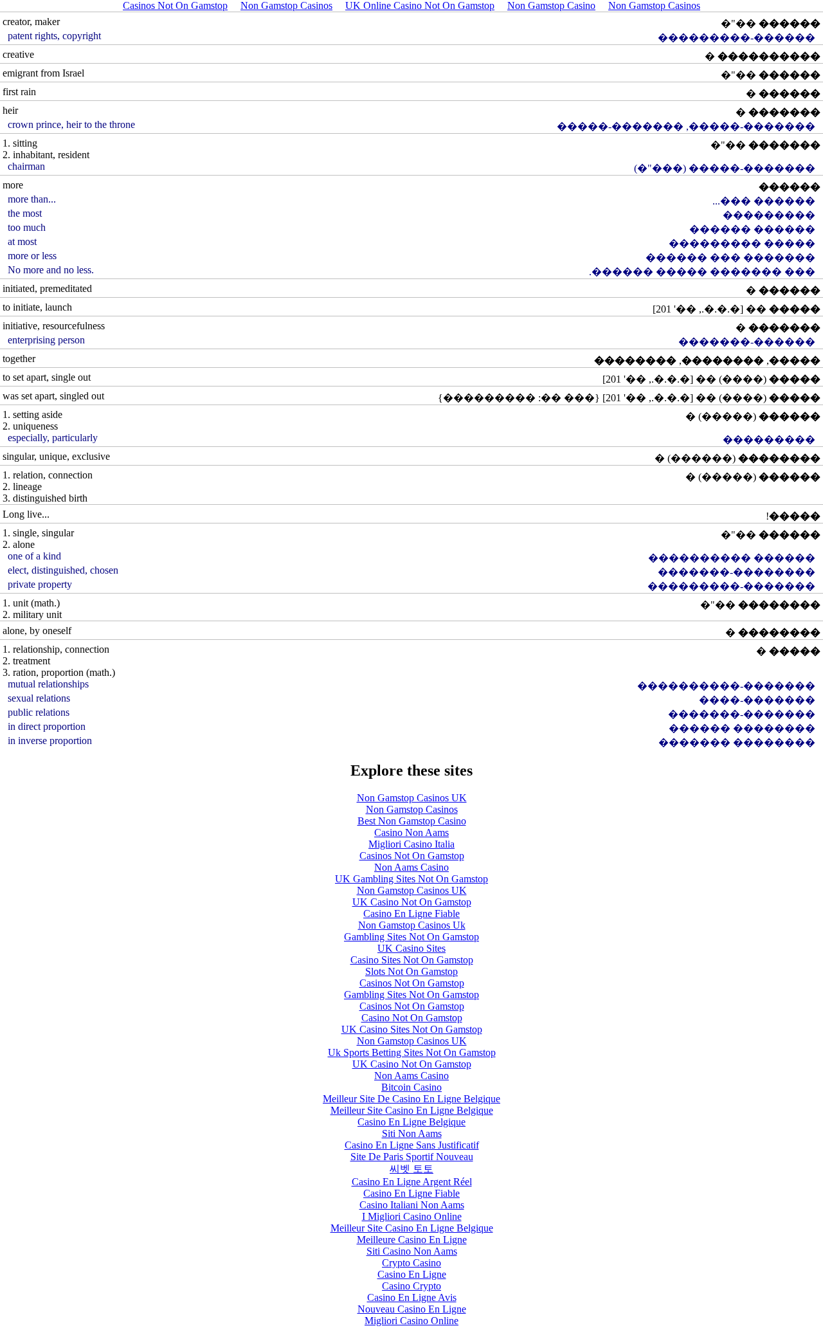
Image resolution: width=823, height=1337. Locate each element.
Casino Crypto (411, 1285)
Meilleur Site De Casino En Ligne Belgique (411, 1098)
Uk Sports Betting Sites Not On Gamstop (412, 1052)
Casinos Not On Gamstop (411, 855)
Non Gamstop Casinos (412, 809)
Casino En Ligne (411, 1274)
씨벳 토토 (411, 1168)
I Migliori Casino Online (412, 1216)
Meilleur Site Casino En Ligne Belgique (411, 1110)
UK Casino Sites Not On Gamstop (411, 1029)
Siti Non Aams (412, 1133)
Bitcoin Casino (411, 1087)
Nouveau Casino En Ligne (411, 1309)
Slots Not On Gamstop (411, 971)
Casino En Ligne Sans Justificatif (412, 1145)
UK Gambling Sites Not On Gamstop (411, 878)
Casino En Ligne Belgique (411, 1121)
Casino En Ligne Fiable (411, 913)
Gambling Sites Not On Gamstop (411, 936)
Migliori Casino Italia (411, 844)
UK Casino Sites (411, 948)
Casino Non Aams (411, 832)
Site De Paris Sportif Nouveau (411, 1156)
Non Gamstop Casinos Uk (412, 925)
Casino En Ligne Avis (412, 1297)
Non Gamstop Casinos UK (412, 797)
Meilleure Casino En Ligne (412, 1239)
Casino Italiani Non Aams (411, 1204)
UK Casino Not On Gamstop (411, 901)
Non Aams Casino (411, 867)
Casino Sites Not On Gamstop (411, 959)
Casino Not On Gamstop (411, 1017)
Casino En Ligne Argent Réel (412, 1181)
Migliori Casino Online (411, 1320)
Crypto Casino (411, 1262)
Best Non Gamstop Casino (411, 820)
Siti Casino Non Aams (411, 1251)
